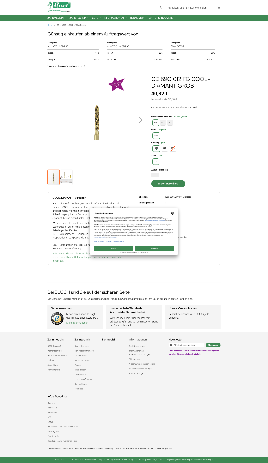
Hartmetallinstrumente (57, 355)
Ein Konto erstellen (196, 7)
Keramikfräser (81, 355)
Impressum (52, 408)
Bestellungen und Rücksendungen (62, 441)
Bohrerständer (53, 370)
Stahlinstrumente (82, 360)
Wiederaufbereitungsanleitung (142, 364)
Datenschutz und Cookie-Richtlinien (62, 427)
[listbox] (186, 123)
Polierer (50, 360)
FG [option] (156, 162)
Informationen (138, 339)
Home (49, 25)
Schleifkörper (53, 365)
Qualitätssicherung (137, 346)
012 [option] (155, 123)
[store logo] (59, 7)
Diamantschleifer (54, 351)
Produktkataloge (136, 373)
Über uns (51, 403)
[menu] (134, 18)
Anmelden (173, 7)
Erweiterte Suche (54, 436)
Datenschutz (52, 412)
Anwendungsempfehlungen (141, 369)
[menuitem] (56, 18)
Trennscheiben (81, 374)
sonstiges (79, 389)
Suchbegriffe (52, 431)
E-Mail (50, 422)
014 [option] (162, 123)
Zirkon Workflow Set (83, 379)
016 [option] (170, 123)
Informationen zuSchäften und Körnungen (139, 353)
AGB (49, 417)
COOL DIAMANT (54, 346)
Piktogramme (134, 359)
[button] (140, 120)
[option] (156, 136)
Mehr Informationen (77, 322)
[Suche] (161, 7)
